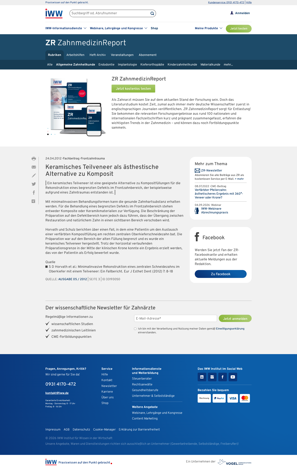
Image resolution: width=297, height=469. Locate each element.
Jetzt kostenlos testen (133, 89)
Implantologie (127, 65)
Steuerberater (142, 379)
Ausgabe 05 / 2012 (72, 279)
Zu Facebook (220, 274)
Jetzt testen (238, 29)
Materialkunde (210, 65)
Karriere (107, 392)
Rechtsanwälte (142, 385)
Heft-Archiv (98, 55)
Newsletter (109, 386)
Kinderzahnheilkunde (182, 65)
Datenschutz (81, 430)
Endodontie (106, 65)
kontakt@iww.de (57, 393)
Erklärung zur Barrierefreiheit (139, 430)
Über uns (107, 398)
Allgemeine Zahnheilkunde (75, 65)
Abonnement (148, 55)
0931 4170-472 (60, 384)
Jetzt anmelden (235, 319)
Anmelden (242, 13)
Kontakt (106, 380)
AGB (67, 430)
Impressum (52, 430)
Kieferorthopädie (152, 65)
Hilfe (249, 2)
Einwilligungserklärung (230, 329)
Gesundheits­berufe (145, 390)
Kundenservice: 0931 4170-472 (226, 2)
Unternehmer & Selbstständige (153, 396)
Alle (50, 65)
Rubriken (54, 55)
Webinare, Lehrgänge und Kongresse (157, 413)
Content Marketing (145, 419)
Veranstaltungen (122, 55)
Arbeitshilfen (75, 55)
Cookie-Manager (104, 430)
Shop (154, 28)
